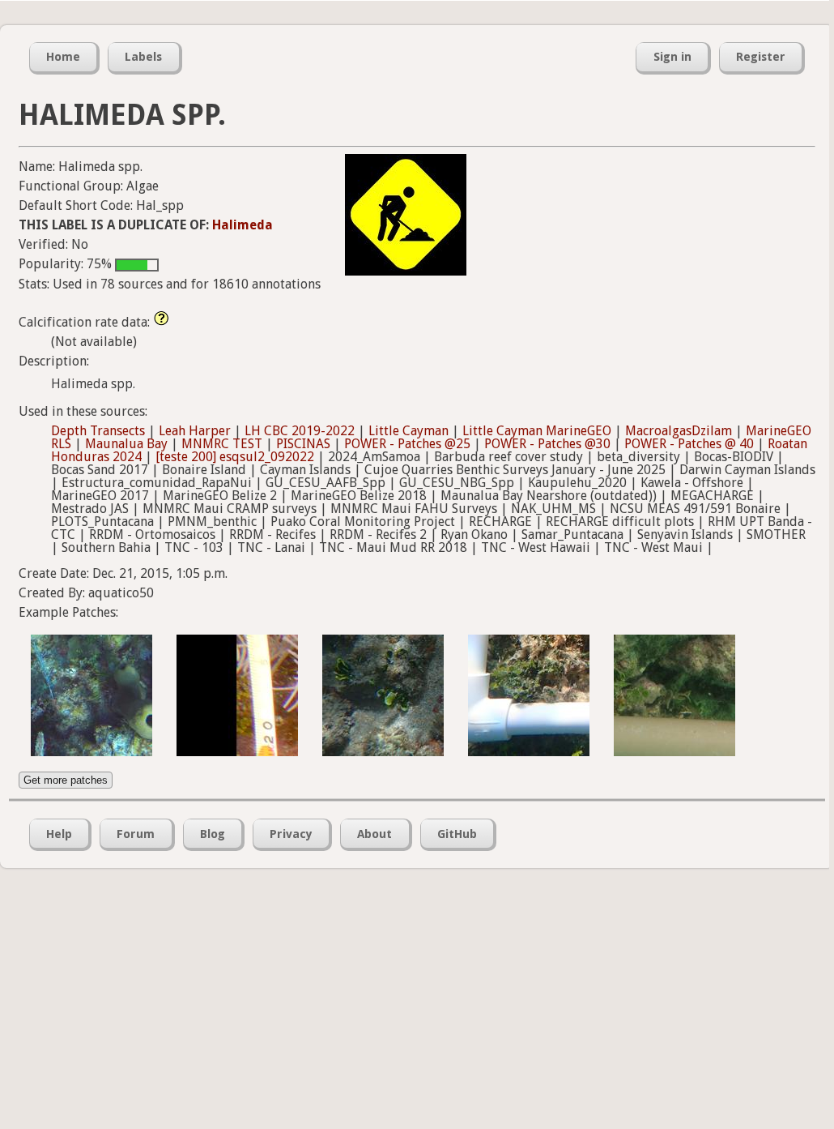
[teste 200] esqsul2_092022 (234, 456)
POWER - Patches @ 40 (689, 443)
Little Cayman (408, 430)
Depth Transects (98, 430)
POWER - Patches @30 (547, 443)
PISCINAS (303, 443)
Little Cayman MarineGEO (536, 430)
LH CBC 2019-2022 (300, 430)
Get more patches (65, 780)
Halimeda (242, 225)
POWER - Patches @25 (407, 443)
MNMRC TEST (221, 443)
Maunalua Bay (126, 443)
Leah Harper (195, 430)
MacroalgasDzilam (678, 430)
